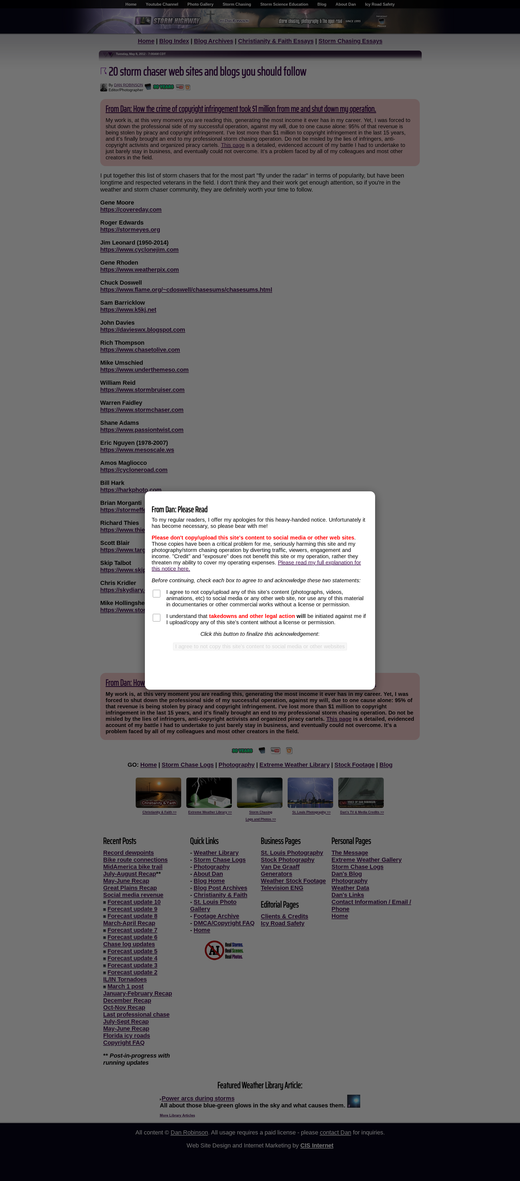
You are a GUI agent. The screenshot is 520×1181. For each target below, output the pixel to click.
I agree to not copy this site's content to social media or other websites (260, 646)
